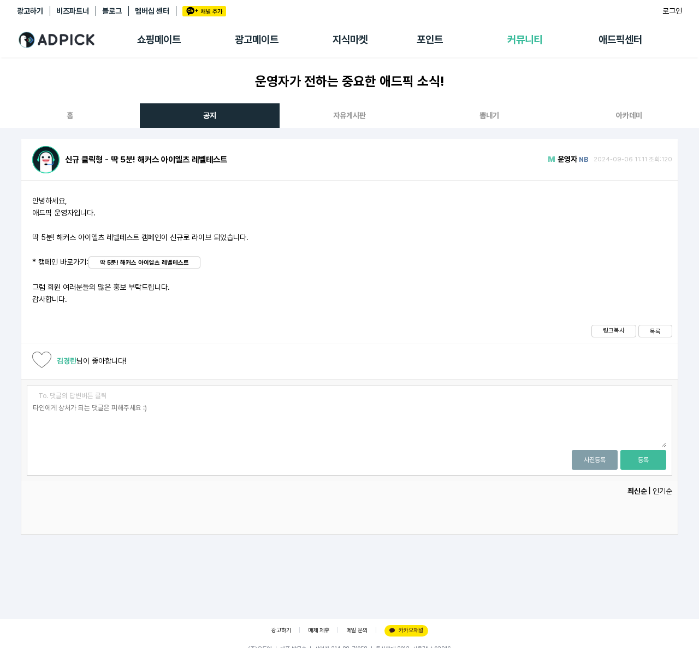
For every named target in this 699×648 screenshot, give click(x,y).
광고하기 (30, 11)
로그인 (672, 11)
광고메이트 (257, 39)
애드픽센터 (620, 39)
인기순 (662, 491)
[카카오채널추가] (204, 11)
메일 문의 (357, 630)
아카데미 (629, 115)
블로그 (112, 11)
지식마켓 (350, 39)
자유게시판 (349, 115)
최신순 (637, 491)
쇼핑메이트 (159, 39)
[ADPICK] (77, 40)
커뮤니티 (524, 39)
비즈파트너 (72, 11)
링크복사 (614, 330)
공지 (209, 115)
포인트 (430, 39)
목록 (655, 331)
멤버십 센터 (152, 11)
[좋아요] (42, 361)
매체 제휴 (318, 630)
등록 (643, 460)
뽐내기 (489, 115)
